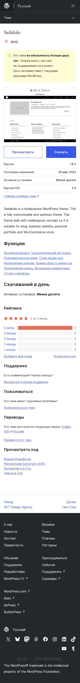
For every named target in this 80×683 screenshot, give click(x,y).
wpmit (14, 41)
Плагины (48, 538)
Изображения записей (19, 263)
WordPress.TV (16, 579)
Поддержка (13, 565)
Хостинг (10, 538)
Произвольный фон (17, 252)
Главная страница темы (20, 196)
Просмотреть (23, 152)
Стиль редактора (51, 258)
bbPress (12, 605)
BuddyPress (14, 612)
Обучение (11, 558)
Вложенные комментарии (52, 268)
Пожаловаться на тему (19, 407)
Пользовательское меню (21, 258)
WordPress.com (17, 591)
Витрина (48, 524)
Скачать (61, 152)
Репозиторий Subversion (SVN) (24, 463)
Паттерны (49, 545)
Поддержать (53, 572)
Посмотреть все (65, 356)
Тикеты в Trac (13, 473)
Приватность (13, 545)
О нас (8, 524)
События (48, 565)
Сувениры (51, 579)
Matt (9, 598)
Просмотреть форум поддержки (26, 382)
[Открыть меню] (74, 6)
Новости (10, 531)
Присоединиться (54, 558)
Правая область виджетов (54, 263)
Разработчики (14, 572)
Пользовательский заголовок (51, 252)
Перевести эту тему (18, 440)
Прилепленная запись (18, 268)
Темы (7, 17)
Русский (18, 431)
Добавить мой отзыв (18, 356)
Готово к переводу (17, 273)
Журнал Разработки (17, 459)
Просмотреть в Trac (17, 468)
